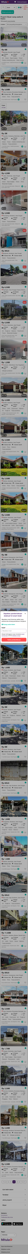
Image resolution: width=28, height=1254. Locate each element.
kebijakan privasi (16, 635)
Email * (4, 628)
